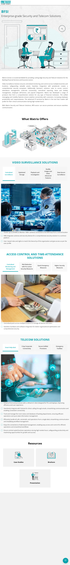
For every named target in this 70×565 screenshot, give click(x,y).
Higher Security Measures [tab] (60, 267)
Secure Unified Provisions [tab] (43, 347)
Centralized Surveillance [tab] (9, 174)
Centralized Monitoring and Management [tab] (10, 266)
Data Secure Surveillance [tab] (61, 174)
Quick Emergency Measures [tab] (43, 267)
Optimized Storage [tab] (22, 174)
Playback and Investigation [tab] (35, 174)
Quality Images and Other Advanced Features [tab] (48, 173)
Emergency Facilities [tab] (59, 347)
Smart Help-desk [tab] (10, 347)
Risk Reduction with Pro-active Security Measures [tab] (27, 266)
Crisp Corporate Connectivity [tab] (27, 347)
